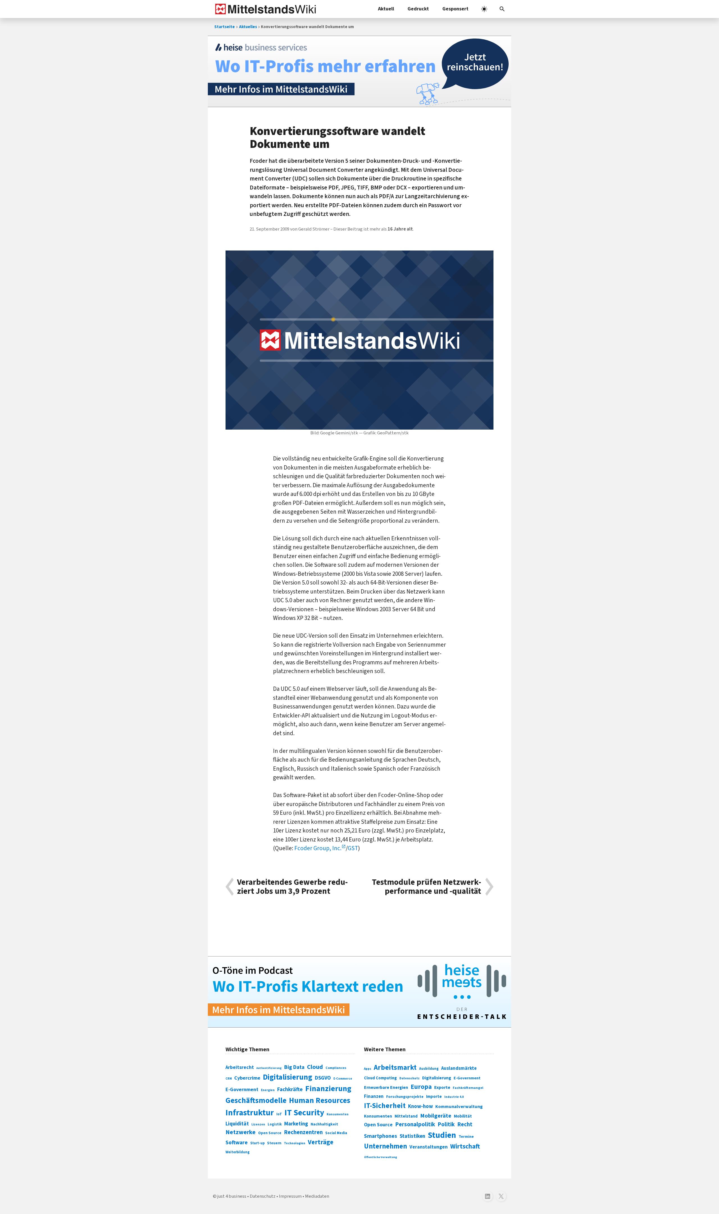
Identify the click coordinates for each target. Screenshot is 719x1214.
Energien (268, 1090)
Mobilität (463, 1116)
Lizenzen (258, 1124)
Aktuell (386, 8)
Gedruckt (418, 8)
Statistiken (412, 1136)
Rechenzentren (303, 1132)
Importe (434, 1097)
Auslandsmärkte (459, 1068)
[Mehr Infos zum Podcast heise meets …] (359, 991)
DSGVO (323, 1078)
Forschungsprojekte (405, 1097)
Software (237, 1143)
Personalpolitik (415, 1124)
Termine (466, 1136)
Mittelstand (406, 1116)
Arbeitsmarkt (395, 1067)
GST (353, 848)
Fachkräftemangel (468, 1087)
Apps (367, 1068)
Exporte (442, 1087)
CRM (229, 1079)
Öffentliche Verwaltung (380, 1157)
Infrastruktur (250, 1113)
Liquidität (237, 1124)
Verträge (320, 1142)
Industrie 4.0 (454, 1097)
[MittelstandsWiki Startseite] (264, 9)
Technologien (294, 1143)
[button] (502, 9)
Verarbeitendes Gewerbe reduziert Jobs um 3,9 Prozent (292, 887)
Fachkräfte (290, 1089)
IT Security (304, 1113)
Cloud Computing (380, 1078)
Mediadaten (317, 1196)
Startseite (224, 27)
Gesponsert (455, 8)
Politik (446, 1124)
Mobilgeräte (435, 1116)
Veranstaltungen (428, 1146)
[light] (484, 9)
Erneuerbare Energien (386, 1087)
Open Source (269, 1133)
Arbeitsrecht (240, 1067)
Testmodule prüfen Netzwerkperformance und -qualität (426, 887)
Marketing (296, 1124)
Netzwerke (241, 1132)
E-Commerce (342, 1079)
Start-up (257, 1143)
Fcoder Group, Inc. (318, 848)
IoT (279, 1114)
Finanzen (374, 1096)
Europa (421, 1086)
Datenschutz (409, 1078)
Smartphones (380, 1136)
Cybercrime (247, 1078)
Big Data (294, 1067)
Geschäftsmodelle (256, 1100)
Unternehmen (385, 1146)
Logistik (275, 1124)
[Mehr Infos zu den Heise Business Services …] (359, 71)
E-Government (242, 1089)
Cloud (315, 1066)
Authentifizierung (269, 1068)
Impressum (290, 1196)
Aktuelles (248, 27)
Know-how (420, 1106)
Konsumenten (338, 1114)
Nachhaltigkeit (324, 1124)
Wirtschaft (465, 1146)
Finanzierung (328, 1088)
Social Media (336, 1133)
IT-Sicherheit (385, 1106)
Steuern (274, 1143)
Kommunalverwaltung (459, 1106)
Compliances (336, 1067)
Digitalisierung (287, 1077)
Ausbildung (429, 1068)
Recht (464, 1124)
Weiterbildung (238, 1152)
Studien (442, 1135)
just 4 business (231, 1196)
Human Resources (319, 1100)
